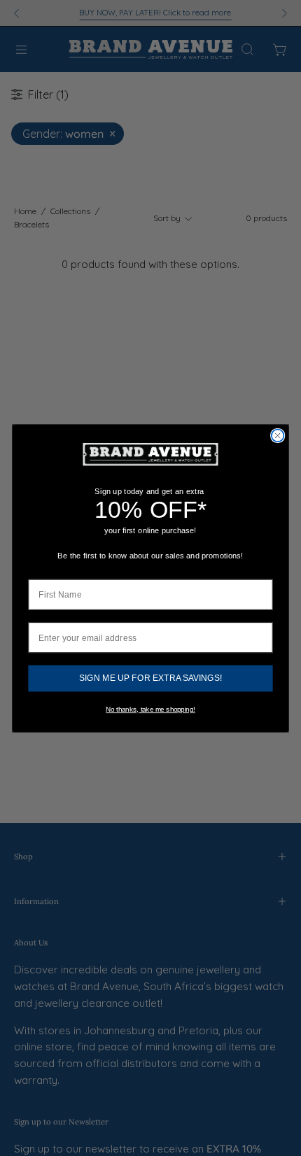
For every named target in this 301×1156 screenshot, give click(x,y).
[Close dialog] (278, 435)
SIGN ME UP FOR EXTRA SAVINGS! (150, 678)
